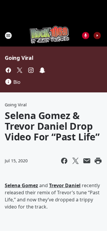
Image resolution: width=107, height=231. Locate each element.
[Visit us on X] (19, 70)
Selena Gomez (21, 185)
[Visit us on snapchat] (42, 70)
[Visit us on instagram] (30, 70)
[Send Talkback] (85, 35)
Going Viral (19, 57)
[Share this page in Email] (87, 161)
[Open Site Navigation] (8, 35)
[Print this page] (98, 161)
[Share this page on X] (75, 161)
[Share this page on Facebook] (64, 161)
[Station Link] (49, 35)
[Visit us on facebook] (8, 70)
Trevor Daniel (65, 185)
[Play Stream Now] (97, 35)
